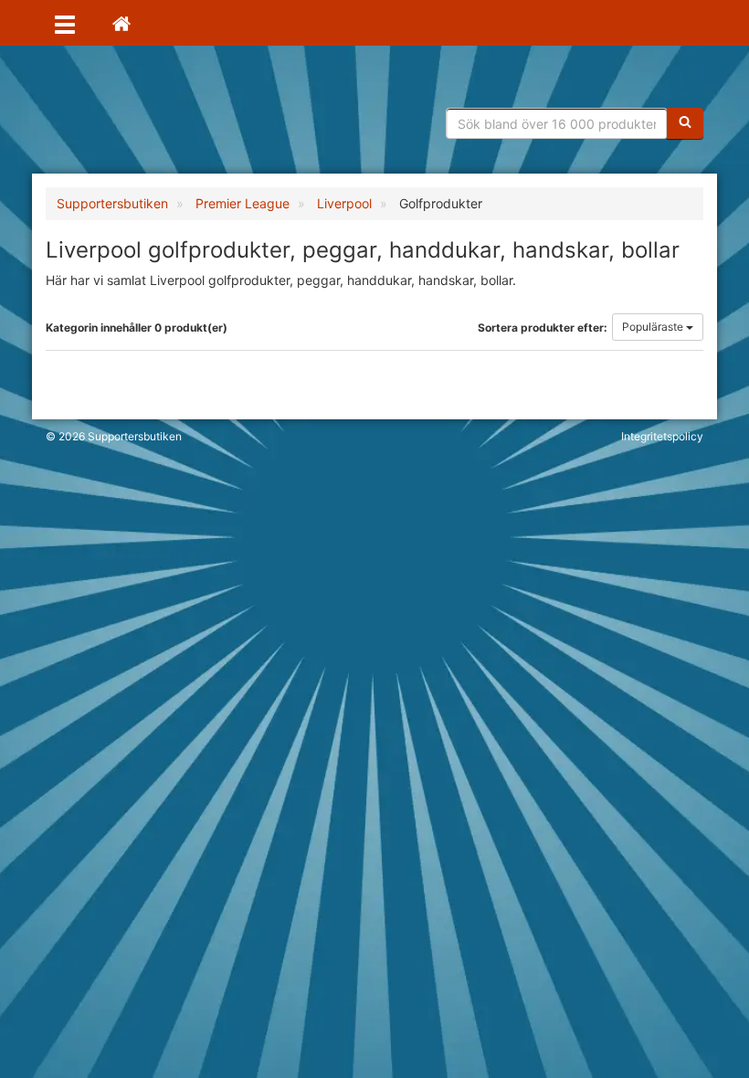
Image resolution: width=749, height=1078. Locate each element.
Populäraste (654, 326)
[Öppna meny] (65, 23)
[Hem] (121, 23)
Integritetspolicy (662, 436)
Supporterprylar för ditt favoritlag (187, 118)
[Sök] (685, 123)
